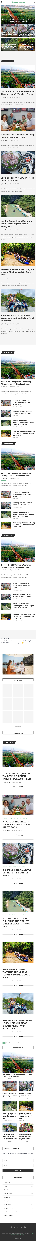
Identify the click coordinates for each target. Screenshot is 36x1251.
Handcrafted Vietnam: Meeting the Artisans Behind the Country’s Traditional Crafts (25, 1137)
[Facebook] (10, 1227)
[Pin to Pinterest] (20, 787)
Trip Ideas (19, 1201)
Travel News (18, 1190)
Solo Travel (19, 1204)
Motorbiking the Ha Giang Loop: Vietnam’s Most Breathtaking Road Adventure (17, 318)
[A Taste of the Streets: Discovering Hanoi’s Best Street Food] (18, 119)
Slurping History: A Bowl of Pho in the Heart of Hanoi (22, 412)
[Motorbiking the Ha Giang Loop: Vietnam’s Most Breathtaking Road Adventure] (18, 14)
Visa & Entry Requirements (18, 1211)
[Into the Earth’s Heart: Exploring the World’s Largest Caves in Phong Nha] (18, 206)
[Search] (34, 2)
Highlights (18, 1186)
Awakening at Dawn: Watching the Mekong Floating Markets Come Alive (17, 272)
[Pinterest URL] (7, 690)
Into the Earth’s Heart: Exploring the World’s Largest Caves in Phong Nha (16, 224)
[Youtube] (25, 1227)
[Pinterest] (18, 1227)
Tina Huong (5, 97)
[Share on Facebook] (16, 787)
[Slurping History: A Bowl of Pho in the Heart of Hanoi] (18, 162)
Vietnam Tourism (18, 1193)
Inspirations (18, 1197)
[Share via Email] (22, 787)
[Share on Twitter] (18, 787)
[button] (3, 28)
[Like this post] (14, 787)
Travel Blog (18, 1182)
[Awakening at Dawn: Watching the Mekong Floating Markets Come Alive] (18, 254)
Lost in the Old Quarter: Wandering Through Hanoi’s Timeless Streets (16, 383)
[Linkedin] (22, 1227)
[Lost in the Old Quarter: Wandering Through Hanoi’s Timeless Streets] (18, 76)
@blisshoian (18, 726)
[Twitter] (14, 1227)
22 (15, 1043)
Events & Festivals (18, 1215)
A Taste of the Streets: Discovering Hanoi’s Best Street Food (22, 402)
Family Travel (19, 1208)
